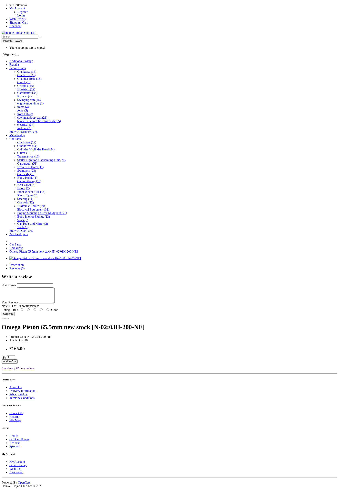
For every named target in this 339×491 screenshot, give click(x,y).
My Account (17, 461)
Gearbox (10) (25, 85)
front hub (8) (25, 114)
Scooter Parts (17, 68)
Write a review (25, 368)
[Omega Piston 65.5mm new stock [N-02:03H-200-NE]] (45, 258)
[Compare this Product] (7, 318)
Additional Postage (21, 61)
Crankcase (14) (26, 71)
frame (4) (23, 107)
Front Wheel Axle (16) (31, 191)
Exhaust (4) (24, 96)
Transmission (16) (28, 156)
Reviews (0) (17, 268)
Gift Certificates (19, 439)
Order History (18, 465)
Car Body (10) (26, 174)
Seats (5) (22, 220)
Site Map (15, 420)
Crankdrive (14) (27, 145)
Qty (4, 357)
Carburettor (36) (27, 92)
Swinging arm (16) (29, 100)
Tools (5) (22, 227)
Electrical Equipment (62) (33, 209)
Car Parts (15, 138)
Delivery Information (22, 390)
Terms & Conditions (22, 397)
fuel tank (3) (24, 128)
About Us (15, 387)
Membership (17, 135)
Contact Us (16, 413)
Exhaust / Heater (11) (30, 167)
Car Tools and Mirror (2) (32, 223)
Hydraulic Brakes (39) (31, 206)
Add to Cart (9, 361)
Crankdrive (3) (26, 75)
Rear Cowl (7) (26, 184)
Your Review (10, 302)
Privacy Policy (18, 394)
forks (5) (22, 110)
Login (21, 15)
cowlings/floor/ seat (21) (32, 117)
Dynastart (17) (26, 89)
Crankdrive (16, 248)
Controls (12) (25, 202)
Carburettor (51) (27, 163)
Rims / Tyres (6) (27, 195)
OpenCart (24, 482)
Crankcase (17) (26, 142)
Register (22, 12)
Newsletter (16, 472)
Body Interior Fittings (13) (33, 216)
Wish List (15, 468)
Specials (14, 446)
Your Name (9, 285)
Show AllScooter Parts (23, 131)
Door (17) (23, 188)
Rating (6, 309)
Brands (13, 435)
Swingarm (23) (26, 170)
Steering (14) (25, 199)
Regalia (14, 64)
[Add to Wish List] (3, 318)
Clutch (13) (24, 82)
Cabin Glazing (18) (29, 181)
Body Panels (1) (27, 177)
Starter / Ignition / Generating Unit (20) (41, 160)
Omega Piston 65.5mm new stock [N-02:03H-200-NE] (43, 251)
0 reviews (8, 368)
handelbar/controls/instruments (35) (39, 121)
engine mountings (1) (30, 103)
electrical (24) (25, 124)
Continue (8, 313)
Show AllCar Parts (21, 230)
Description (16, 265)
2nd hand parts (18, 234)
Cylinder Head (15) (29, 78)
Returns (14, 416)
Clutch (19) (24, 153)
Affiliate (14, 442)
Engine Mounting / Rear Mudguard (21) (42, 213)
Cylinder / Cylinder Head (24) (36, 149)
